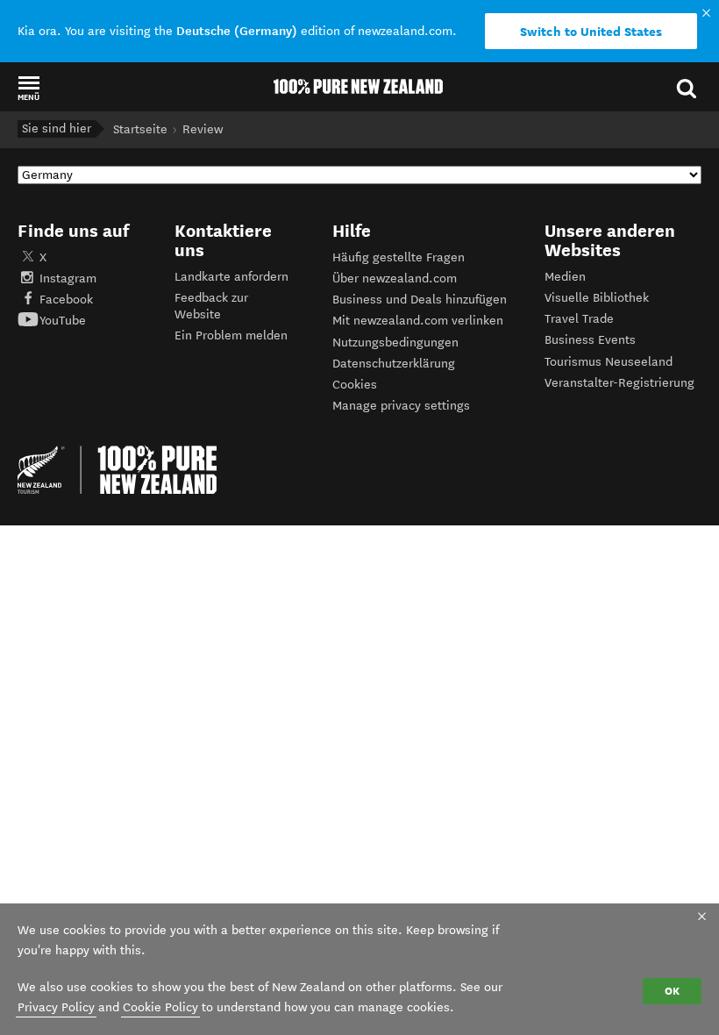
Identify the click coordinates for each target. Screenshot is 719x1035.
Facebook (66, 299)
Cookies (354, 384)
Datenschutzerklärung (393, 363)
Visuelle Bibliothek (597, 297)
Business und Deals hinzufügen (419, 299)
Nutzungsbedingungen (395, 342)
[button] (28, 88)
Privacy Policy (56, 1007)
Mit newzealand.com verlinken (417, 320)
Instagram (67, 278)
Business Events (590, 339)
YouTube (62, 320)
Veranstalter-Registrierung (619, 382)
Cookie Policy (160, 1007)
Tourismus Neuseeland (609, 361)
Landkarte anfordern (231, 276)
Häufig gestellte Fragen (398, 257)
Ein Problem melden (231, 335)
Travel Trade (579, 318)
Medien (565, 276)
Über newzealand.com (394, 278)
